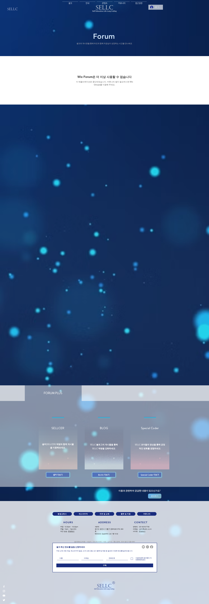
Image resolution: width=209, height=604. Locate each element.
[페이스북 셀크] (3, 586)
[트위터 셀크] (3, 600)
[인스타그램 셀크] (3, 591)
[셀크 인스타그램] (147, 546)
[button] (87, 2)
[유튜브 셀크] (3, 595)
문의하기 (71, 531)
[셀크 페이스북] (151, 546)
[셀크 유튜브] (143, 546)
